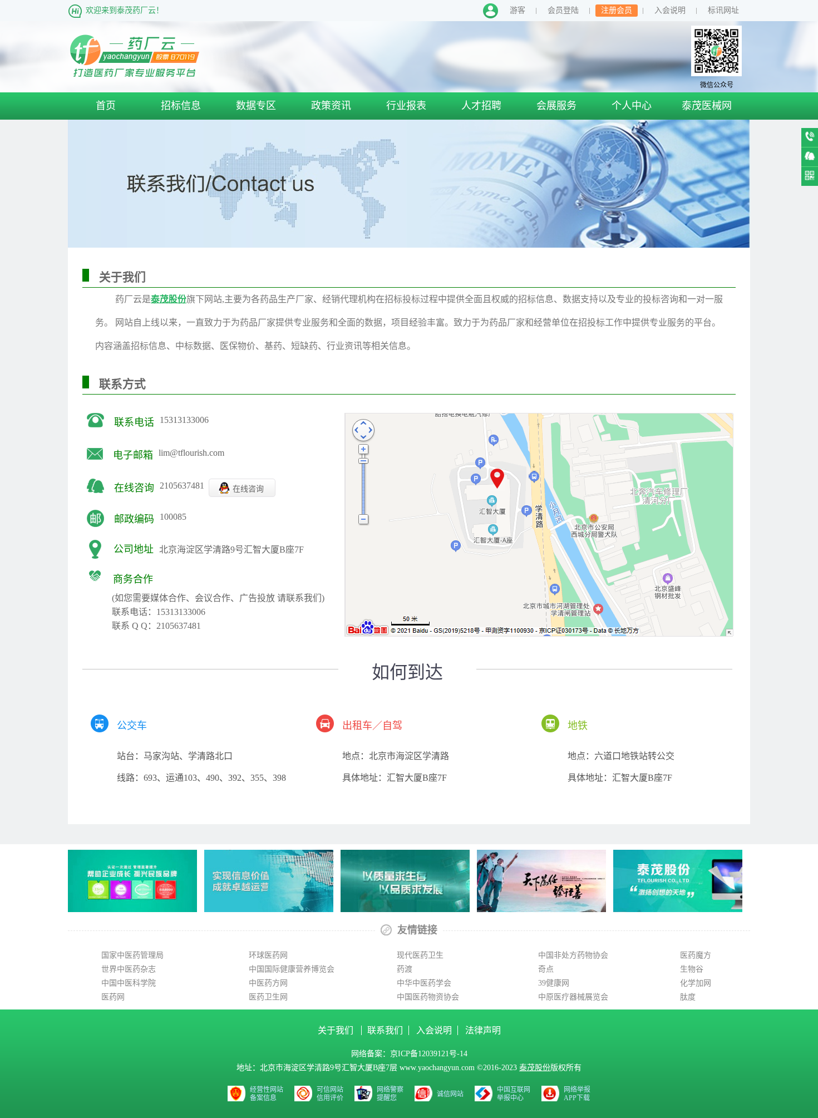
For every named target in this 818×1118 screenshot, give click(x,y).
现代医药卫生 (420, 955)
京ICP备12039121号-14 (428, 1054)
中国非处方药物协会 (573, 955)
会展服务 (556, 105)
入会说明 (670, 10)
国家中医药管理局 (132, 955)
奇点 (546, 969)
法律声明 (483, 1030)
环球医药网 (268, 955)
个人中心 (632, 105)
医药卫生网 (268, 997)
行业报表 (406, 105)
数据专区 (256, 105)
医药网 (113, 997)
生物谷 (691, 969)
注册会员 (616, 10)
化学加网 (695, 983)
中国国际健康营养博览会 (291, 969)
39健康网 (553, 983)
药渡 (404, 969)
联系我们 (385, 1030)
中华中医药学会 (424, 983)
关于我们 (337, 1030)
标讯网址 (723, 10)
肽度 (688, 997)
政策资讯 (331, 105)
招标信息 (181, 105)
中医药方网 (268, 983)
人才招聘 (481, 105)
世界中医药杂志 (128, 969)
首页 (106, 105)
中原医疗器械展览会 (573, 997)
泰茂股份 (168, 299)
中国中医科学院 (128, 983)
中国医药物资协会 (428, 997)
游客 (517, 10)
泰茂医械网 (707, 105)
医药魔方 (695, 955)
